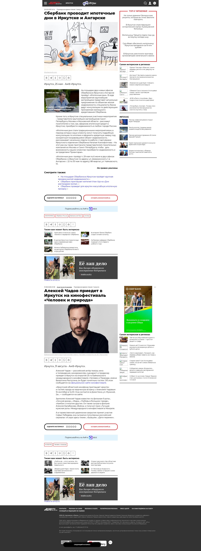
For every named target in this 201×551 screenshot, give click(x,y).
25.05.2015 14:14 (49, 9)
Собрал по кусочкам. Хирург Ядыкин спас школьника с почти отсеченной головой (143, 378)
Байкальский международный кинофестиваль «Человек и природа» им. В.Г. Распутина (75, 354)
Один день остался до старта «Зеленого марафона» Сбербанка (66, 233)
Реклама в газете (91, 508)
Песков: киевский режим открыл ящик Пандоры (141, 120)
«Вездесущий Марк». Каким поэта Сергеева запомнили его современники (66, 470)
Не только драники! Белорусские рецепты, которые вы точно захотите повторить (138, 18)
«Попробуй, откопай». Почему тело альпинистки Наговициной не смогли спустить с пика (142, 108)
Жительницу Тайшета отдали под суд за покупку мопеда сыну (138, 36)
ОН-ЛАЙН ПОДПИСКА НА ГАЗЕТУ (142, 508)
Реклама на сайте (75, 508)
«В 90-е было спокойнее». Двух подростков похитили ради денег (142, 99)
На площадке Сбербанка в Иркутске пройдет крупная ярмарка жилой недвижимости (85, 178)
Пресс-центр (124, 508)
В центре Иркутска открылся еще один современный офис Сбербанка (66, 242)
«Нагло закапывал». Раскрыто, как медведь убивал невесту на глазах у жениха (143, 355)
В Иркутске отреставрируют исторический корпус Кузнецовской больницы (138, 27)
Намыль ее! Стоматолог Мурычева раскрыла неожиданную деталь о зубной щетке (142, 347)
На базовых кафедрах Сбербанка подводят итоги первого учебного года (103, 242)
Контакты (62, 508)
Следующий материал (82, 544)
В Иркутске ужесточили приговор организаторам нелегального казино (138, 55)
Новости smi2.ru (52, 280)
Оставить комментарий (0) (100, 198)
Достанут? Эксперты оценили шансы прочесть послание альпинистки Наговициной (143, 77)
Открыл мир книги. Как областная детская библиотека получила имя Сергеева (103, 463)
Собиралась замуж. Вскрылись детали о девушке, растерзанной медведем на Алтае (142, 370)
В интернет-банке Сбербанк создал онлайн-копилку (101, 233)
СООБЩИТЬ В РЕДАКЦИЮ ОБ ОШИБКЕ (72, 511)
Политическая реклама (108, 508)
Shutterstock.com (50, 72)
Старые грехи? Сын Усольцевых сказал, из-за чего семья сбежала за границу (143, 362)
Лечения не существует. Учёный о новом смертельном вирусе (142, 84)
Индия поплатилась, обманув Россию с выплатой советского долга (140, 152)
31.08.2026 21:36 (49, 287)
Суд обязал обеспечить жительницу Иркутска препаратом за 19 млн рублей (138, 45)
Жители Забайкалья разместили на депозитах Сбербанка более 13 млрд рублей (66, 249)
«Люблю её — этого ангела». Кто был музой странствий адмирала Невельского (66, 463)
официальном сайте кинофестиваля (88, 383)
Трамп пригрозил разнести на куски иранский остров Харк (142, 143)
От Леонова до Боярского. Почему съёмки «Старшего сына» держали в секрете (103, 470)
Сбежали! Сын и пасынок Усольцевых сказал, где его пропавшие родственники (143, 92)
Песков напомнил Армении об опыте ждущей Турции (142, 136)
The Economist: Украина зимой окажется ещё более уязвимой (140, 128)
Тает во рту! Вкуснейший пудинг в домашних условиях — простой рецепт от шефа (142, 339)
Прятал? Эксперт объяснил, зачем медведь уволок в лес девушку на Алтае (142, 69)
